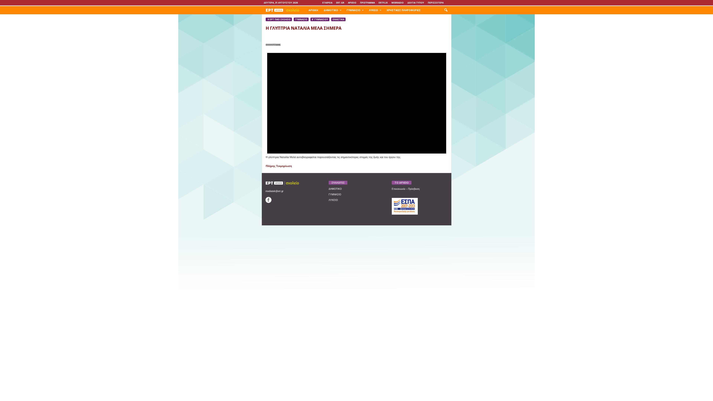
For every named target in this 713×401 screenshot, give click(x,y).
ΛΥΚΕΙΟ (373, 10)
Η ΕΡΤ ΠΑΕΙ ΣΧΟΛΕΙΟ (279, 19)
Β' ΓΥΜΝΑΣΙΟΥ (320, 19)
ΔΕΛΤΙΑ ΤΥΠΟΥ (415, 2)
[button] (446, 10)
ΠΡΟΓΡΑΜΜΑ (367, 2)
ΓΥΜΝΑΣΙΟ (353, 10)
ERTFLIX (383, 2)
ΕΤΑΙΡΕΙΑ (327, 2)
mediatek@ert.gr (274, 191)
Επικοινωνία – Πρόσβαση (405, 189)
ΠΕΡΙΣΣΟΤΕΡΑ (436, 2)
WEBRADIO (397, 2)
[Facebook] (268, 202)
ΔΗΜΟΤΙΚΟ (331, 10)
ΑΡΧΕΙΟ (352, 2)
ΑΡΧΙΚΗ (313, 10)
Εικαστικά (338, 19)
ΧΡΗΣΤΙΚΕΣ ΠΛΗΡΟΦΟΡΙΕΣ (404, 10)
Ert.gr (340, 2)
